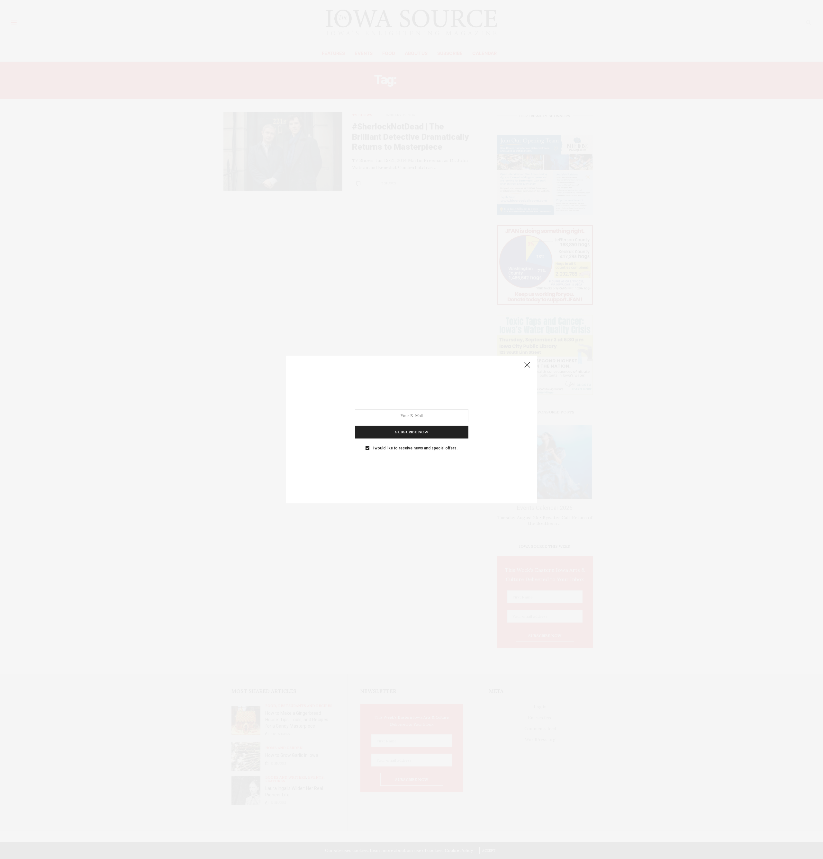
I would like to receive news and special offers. (415, 448)
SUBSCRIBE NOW (411, 432)
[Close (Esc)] (527, 365)
